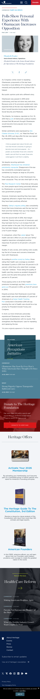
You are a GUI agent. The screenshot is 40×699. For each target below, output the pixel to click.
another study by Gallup (21, 259)
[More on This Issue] (20, 588)
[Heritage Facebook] (10, 674)
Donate (35, 2)
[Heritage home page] (3, 638)
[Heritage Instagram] (14, 674)
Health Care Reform (16, 10)
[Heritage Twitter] (3, 674)
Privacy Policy (6, 681)
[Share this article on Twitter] (12, 72)
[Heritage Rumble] (22, 674)
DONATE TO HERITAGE (20, 425)
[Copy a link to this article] (26, 72)
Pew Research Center (13, 184)
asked (23, 235)
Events (9, 641)
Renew (9, 647)
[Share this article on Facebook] (19, 72)
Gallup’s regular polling (17, 206)
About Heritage (13, 638)
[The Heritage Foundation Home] (6, 2)
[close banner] (38, 688)
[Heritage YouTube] (26, 674)
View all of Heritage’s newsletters (14, 662)
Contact (10, 650)
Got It (20, 694)
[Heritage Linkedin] (18, 674)
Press (9, 644)
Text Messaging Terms (9, 685)
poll (11, 119)
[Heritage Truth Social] (7, 674)
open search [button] (26, 2)
